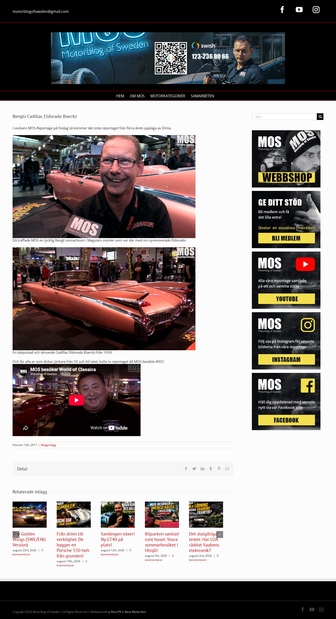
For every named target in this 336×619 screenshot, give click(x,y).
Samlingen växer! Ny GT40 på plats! (118, 539)
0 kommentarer (28, 552)
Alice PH (116, 612)
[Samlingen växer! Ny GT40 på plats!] (118, 514)
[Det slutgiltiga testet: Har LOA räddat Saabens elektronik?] (206, 514)
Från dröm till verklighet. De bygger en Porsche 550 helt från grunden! (73, 545)
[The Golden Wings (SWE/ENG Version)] (30, 514)
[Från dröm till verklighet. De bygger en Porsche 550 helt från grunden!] (74, 514)
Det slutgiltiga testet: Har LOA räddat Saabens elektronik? (204, 542)
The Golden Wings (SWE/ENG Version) (29, 539)
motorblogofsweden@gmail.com (41, 11)
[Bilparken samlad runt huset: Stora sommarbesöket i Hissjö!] (162, 514)
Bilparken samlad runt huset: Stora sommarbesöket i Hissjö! (162, 542)
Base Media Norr (136, 612)
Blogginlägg (48, 445)
